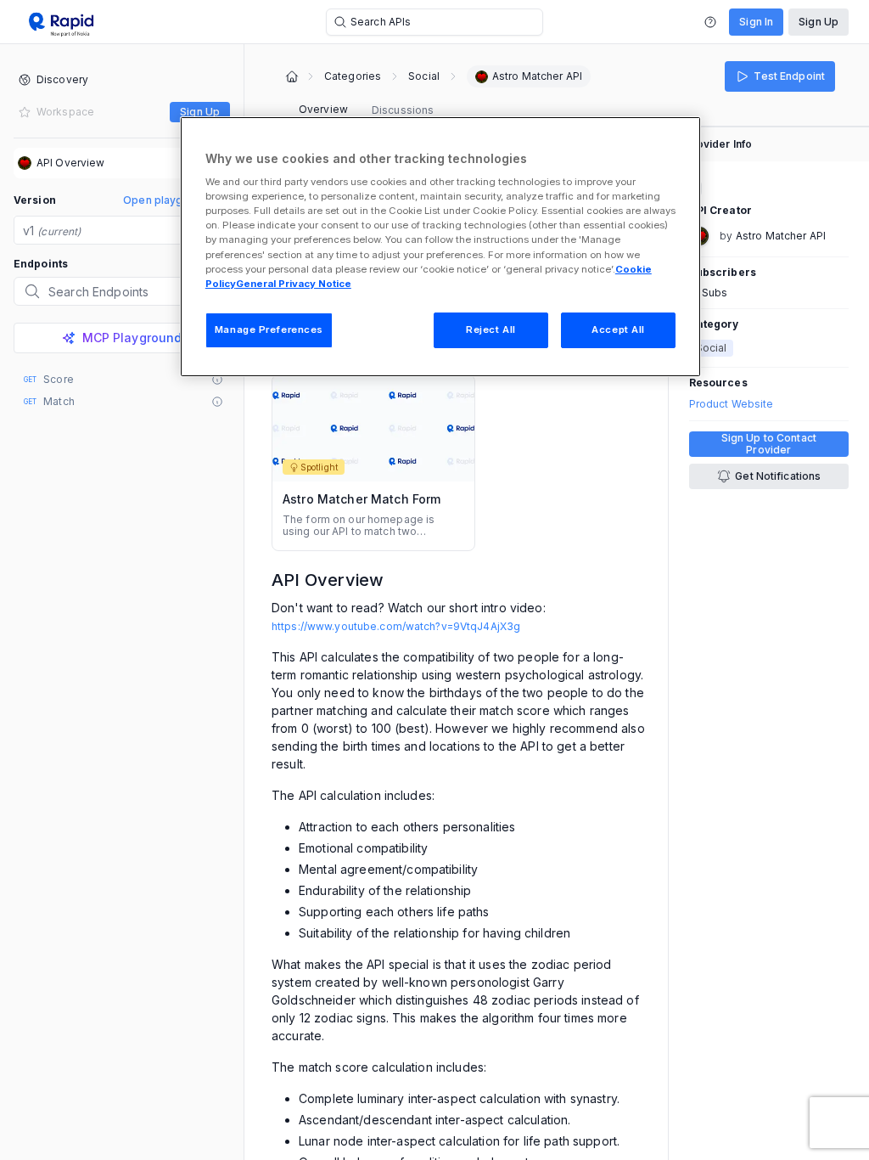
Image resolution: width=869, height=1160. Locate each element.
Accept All (618, 329)
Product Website (731, 404)
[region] (440, 246)
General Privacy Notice (293, 284)
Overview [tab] (323, 109)
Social (424, 76)
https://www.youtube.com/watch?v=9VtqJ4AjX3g (396, 626)
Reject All (491, 329)
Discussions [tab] (403, 110)
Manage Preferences (269, 329)
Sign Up (818, 21)
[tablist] (366, 110)
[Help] (710, 22)
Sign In (756, 21)
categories (352, 76)
